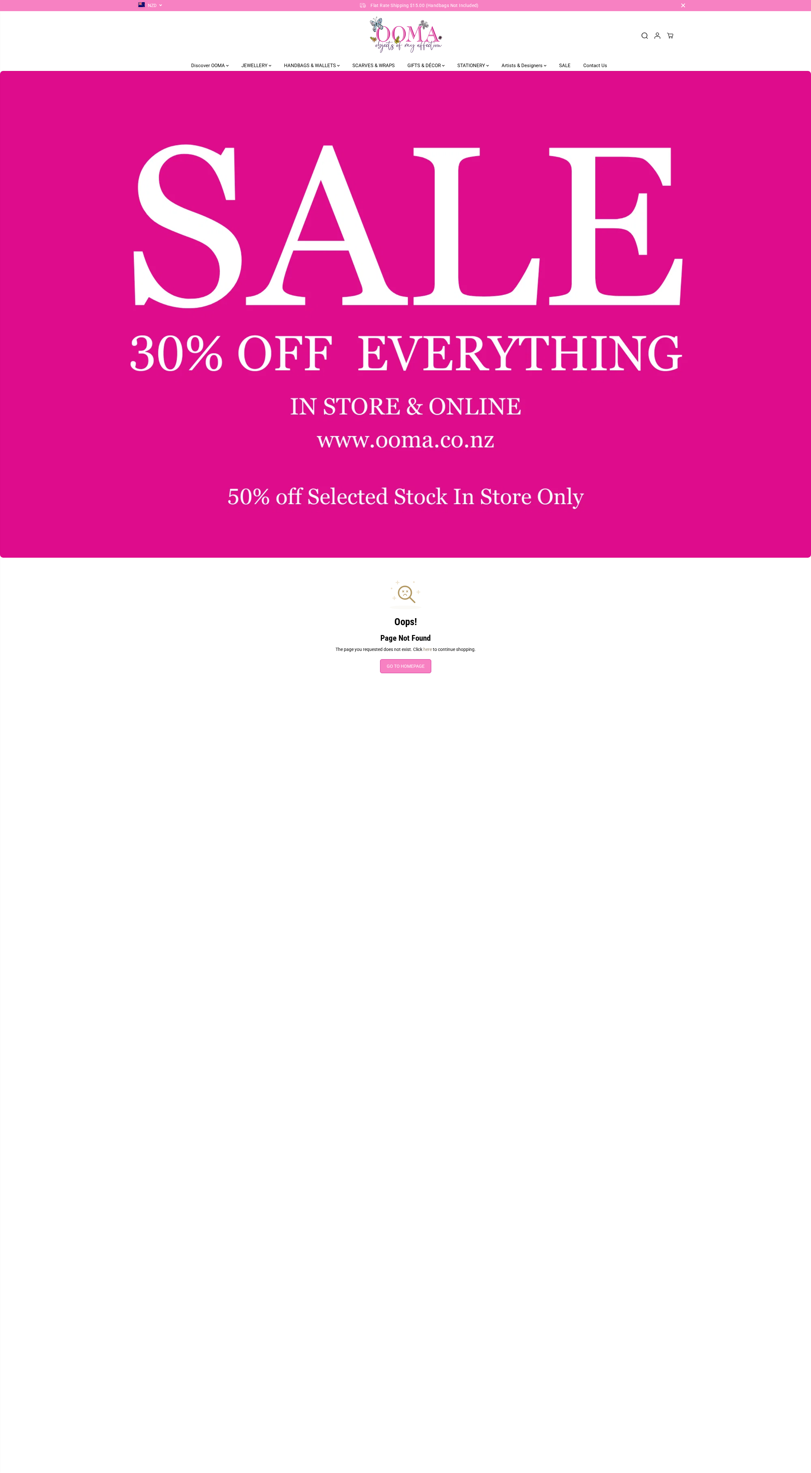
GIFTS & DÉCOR (424, 65)
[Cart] (670, 35)
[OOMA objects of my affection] (405, 35)
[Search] (644, 35)
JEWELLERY (255, 65)
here (427, 649)
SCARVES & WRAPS (373, 65)
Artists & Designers (523, 65)
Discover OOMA (208, 65)
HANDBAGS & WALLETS (310, 65)
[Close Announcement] (683, 5)
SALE (565, 65)
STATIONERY (471, 65)
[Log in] (657, 35)
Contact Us (595, 65)
